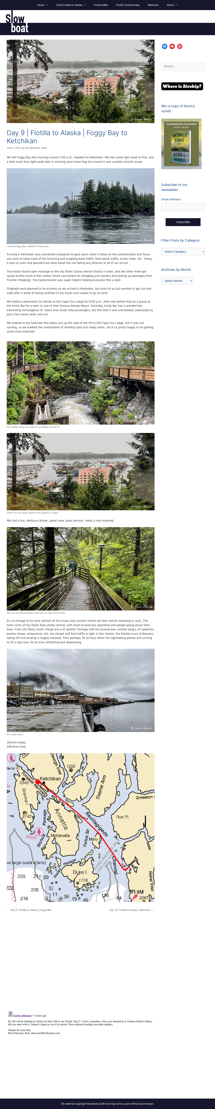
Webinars (153, 5)
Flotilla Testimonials (128, 5)
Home (41, 5)
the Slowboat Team (36, 147)
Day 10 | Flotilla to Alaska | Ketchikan (130, 909)
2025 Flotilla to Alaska (69, 5)
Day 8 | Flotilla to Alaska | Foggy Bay (31, 909)
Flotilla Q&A (101, 5)
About (170, 5)
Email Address (171, 199)
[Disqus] (81, 965)
